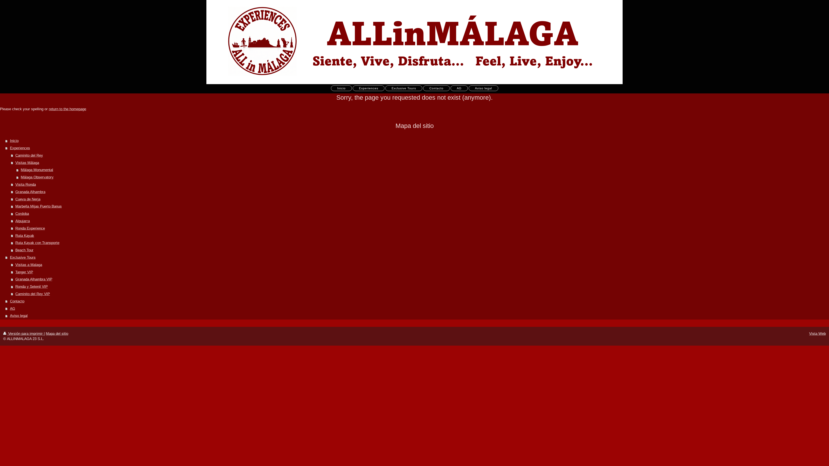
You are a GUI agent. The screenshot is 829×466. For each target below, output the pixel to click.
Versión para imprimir (25, 334)
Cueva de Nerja (27, 199)
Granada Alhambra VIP (33, 279)
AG (12, 309)
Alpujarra (22, 221)
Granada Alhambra (30, 192)
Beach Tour (24, 250)
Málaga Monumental (37, 170)
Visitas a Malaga (28, 265)
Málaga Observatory (37, 177)
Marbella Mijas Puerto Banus (38, 206)
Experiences (20, 148)
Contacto (17, 301)
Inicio (14, 141)
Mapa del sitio (57, 334)
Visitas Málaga (27, 163)
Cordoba (22, 214)
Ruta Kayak (24, 236)
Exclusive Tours (23, 257)
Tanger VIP (24, 272)
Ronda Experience (30, 228)
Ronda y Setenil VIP (31, 287)
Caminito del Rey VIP (32, 294)
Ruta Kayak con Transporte (37, 243)
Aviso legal (19, 316)
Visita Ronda (25, 185)
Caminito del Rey (29, 155)
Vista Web (817, 334)
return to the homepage (67, 109)
